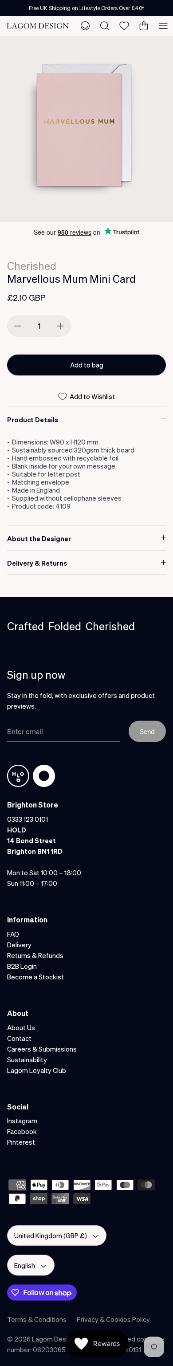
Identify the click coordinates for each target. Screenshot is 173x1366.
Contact (19, 1038)
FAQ (13, 934)
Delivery (19, 944)
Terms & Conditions (37, 1319)
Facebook (22, 1131)
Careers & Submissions (42, 1048)
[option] (86, 129)
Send (147, 731)
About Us (21, 1027)
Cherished (31, 266)
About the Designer (39, 538)
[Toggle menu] (163, 26)
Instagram (22, 1120)
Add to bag (86, 364)
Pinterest (21, 1142)
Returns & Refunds (35, 955)
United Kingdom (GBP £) (50, 1235)
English (24, 1265)
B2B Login (22, 966)
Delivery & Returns (37, 563)
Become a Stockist (35, 976)
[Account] (85, 26)
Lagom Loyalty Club (36, 1070)
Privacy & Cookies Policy (113, 1319)
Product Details (32, 419)
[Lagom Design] (38, 26)
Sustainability (27, 1059)
